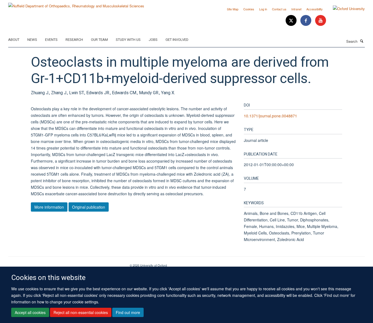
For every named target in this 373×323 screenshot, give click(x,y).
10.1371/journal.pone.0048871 (270, 115)
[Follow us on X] (292, 20)
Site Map (232, 9)
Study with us (128, 39)
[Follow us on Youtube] (320, 20)
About (13, 39)
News (32, 39)
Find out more (128, 312)
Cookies (248, 9)
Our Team (99, 39)
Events (51, 39)
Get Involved (176, 39)
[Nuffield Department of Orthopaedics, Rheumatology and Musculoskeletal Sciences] (76, 4)
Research (74, 39)
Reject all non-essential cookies (81, 312)
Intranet (296, 9)
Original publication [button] (88, 207)
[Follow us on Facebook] (306, 20)
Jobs (153, 39)
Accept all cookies (30, 312)
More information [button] (49, 207)
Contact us (279, 9)
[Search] (362, 41)
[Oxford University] (345, 8)
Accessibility (314, 9)
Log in (263, 9)
